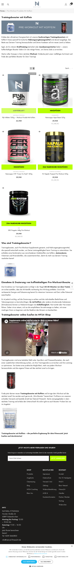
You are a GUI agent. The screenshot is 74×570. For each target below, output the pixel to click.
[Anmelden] (66, 4)
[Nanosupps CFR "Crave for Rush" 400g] (18, 146)
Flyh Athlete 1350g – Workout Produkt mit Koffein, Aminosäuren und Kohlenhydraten (19, 117)
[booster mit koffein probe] (37, 418)
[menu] (2, 4)
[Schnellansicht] (3, 75)
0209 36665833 (11, 536)
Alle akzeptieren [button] (29, 562)
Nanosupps (55, 115)
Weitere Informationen (40, 553)
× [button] (72, 546)
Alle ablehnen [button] (46, 562)
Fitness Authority (55, 172)
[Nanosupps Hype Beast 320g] (55, 90)
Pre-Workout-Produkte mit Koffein (19, 11)
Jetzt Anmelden (58, 458)
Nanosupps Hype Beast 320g (55, 117)
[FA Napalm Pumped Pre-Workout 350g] (55, 146)
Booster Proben (59, 401)
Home (2, 11)
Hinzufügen (55, 111)
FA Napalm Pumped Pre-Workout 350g (55, 174)
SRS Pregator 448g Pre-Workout (19, 230)
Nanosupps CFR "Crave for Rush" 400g (18, 174)
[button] (31, 68)
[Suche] (8, 4)
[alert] (37, 557)
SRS (19, 228)
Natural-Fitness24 (18, 115)
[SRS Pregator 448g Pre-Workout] (18, 202)
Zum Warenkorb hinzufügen (55, 167)
